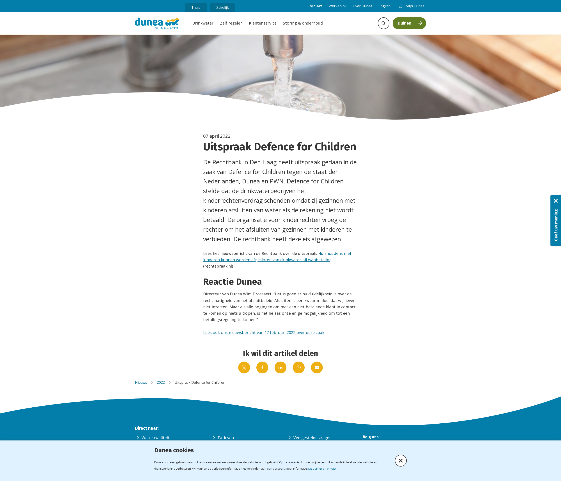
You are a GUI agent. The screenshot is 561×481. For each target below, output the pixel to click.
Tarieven (225, 437)
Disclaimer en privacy (322, 468)
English (384, 6)
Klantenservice (263, 23)
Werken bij (337, 6)
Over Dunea (362, 6)
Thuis (195, 7)
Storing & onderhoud (303, 23)
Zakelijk (222, 7)
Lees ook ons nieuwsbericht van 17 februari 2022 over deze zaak (263, 332)
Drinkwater (202, 23)
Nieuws (316, 6)
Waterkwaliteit (156, 437)
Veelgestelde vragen (312, 437)
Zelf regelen (231, 23)
